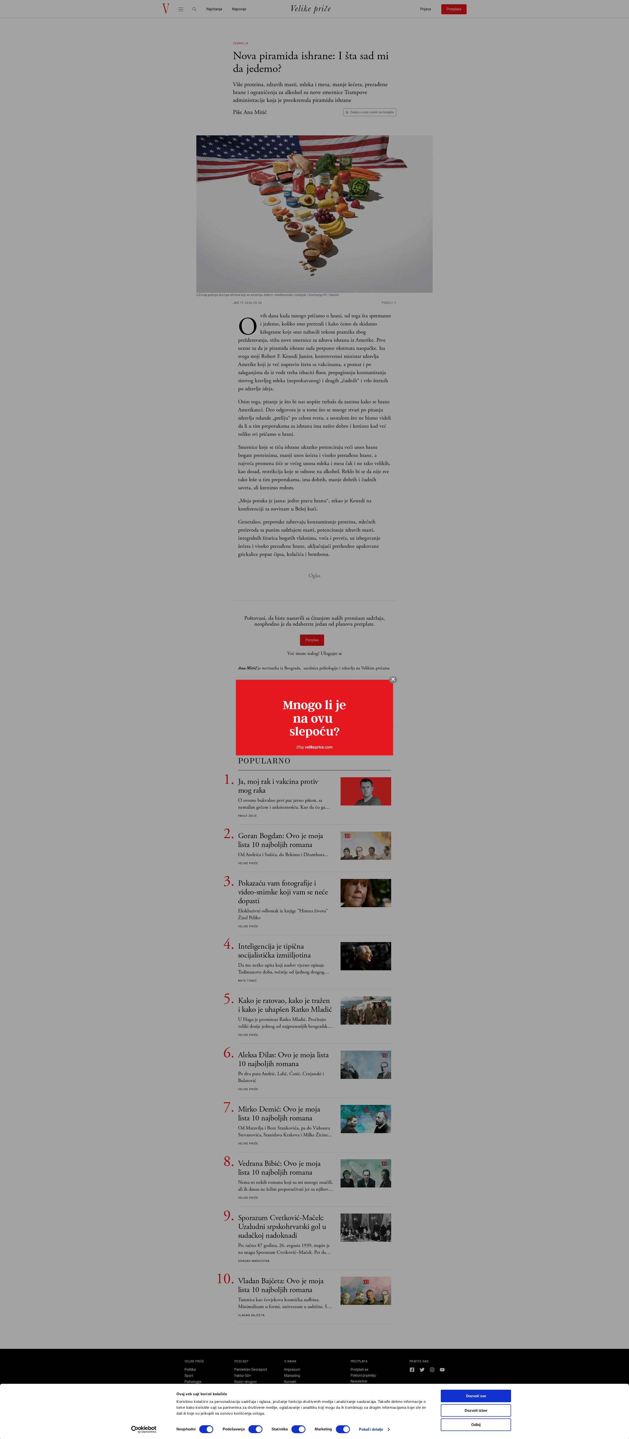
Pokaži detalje (371, 1429)
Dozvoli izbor (476, 1410)
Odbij (476, 1425)
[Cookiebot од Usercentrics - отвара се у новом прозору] (143, 1429)
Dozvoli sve (476, 1396)
